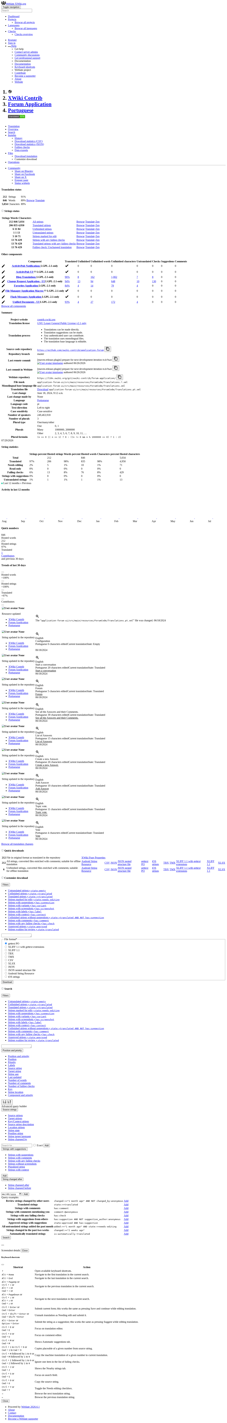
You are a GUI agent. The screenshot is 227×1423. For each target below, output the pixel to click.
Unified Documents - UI (26, 302)
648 (113, 281)
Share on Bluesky (24, 171)
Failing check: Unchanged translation (52, 247)
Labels (11, 1065)
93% (67, 302)
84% (67, 285)
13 (79, 281)
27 (92, 302)
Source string (15, 1068)
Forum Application (30, 104)
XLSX (221, 862)
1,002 (114, 277)
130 (154, 281)
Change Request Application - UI (26, 281)
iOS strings (155, 863)
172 (113, 302)
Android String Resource (89, 863)
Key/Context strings (18, 1121)
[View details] (37, 617)
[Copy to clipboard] (107, 349)
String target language (19, 1136)
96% (67, 277)
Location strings (16, 1127)
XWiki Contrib (25, 98)
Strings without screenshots (22, 1163)
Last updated (14, 1077)
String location (15, 1092)
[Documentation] (2, 211)
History (18, 138)
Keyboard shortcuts (25, 66)
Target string (14, 1071)
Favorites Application (26, 285)
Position (12, 1059)
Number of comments (19, 1083)
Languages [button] (13, 25)
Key (10, 1089)
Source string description (21, 1124)
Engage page (21, 180)
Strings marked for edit (45, 236)
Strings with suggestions (20, 1154)
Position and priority (18, 1056)
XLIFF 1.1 (14, 950)
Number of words (17, 1080)
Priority (12, 1062)
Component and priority (20, 1095)
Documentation (23, 63)
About (18, 78)
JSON (114, 862)
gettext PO (13, 943)
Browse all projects (25, 22)
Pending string (15, 1133)
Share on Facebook (25, 174)
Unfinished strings (42, 229)
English (39, 638)
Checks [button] (12, 31)
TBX (166, 862)
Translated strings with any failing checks (54, 243)
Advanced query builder (14, 1106)
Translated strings (42, 225)
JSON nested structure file (124, 863)
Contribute (20, 72)
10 (138, 281)
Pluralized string (16, 1166)
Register (12, 40)
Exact (39, 1145)
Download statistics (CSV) (29, 141)
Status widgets (22, 183)
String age (13, 1074)
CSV (107, 862)
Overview (13, 129)
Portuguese (20, 110)
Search (11, 132)
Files (10, 153)
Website (19, 81)
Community (14, 168)
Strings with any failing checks (49, 240)
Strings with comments (20, 1157)
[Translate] (3, 266)
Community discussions (27, 55)
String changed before (19, 1188)
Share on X (21, 177)
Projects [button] (12, 19)
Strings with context (18, 1169)
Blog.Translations (26, 277)
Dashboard (13, 16)
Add (47, 1145)
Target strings (15, 1118)
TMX (172, 862)
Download (42, 389)
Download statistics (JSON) (29, 144)
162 (93, 277)
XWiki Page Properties (93, 857)
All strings (38, 221)
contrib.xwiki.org (46, 319)
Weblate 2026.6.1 (30, 1406)
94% (67, 281)
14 (92, 285)
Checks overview (24, 34)
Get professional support (27, 58)
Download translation (26, 156)
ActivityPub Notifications (26, 265)
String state (14, 1130)
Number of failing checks (21, 1086)
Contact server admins (26, 52)
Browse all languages (26, 28)
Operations (13, 162)
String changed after (18, 1185)
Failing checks (22, 147)
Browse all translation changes (17, 844)
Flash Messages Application (26, 296)
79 (112, 285)
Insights (12, 135)
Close (25, 1250)
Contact (12, 1412)
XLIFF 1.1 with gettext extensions (26, 946)
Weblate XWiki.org (16, 3)
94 (92, 281)
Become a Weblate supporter (23, 1418)
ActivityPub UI (25, 271)
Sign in (11, 43)
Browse (30, 200)
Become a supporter (25, 75)
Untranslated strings (43, 232)
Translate (40, 200)
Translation (14, 126)
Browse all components (13, 306)
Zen (97, 221)
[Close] (2, 1245)
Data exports (21, 150)
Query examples (9, 1197)
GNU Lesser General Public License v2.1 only (61, 323)
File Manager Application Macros (24, 290)
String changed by (17, 1139)
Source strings (15, 1115)
